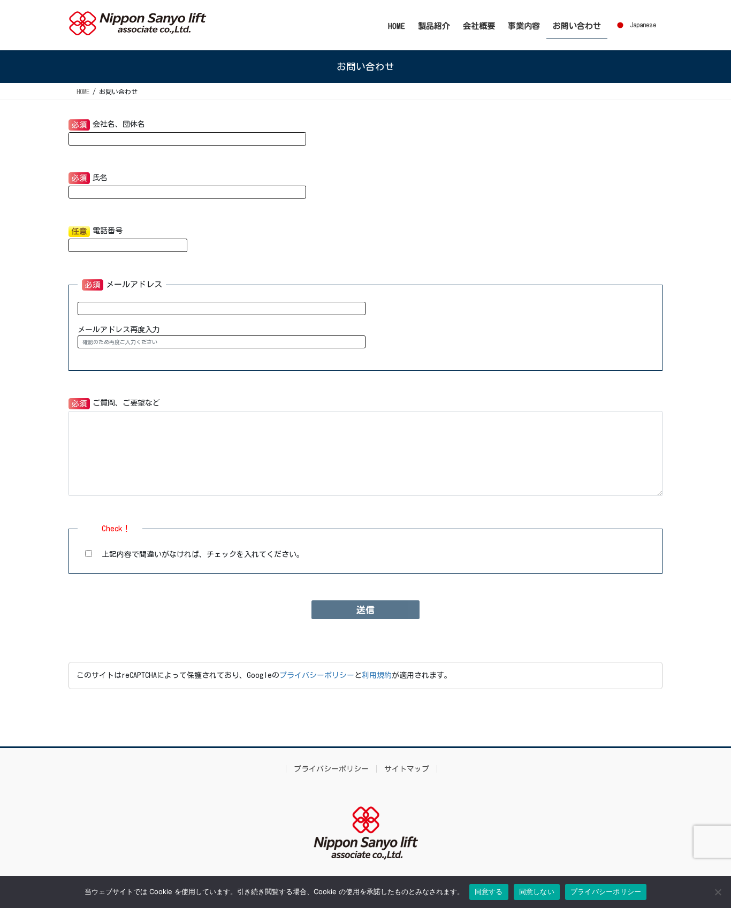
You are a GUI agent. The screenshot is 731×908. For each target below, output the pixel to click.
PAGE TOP (703, 872)
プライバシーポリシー (316, 675)
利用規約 (377, 675)
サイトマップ (406, 769)
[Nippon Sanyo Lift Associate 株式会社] (365, 833)
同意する (489, 891)
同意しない (536, 891)
